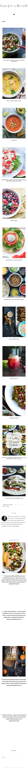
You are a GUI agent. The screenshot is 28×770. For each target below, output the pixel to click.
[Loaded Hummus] (14, 557)
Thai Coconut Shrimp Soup (14, 100)
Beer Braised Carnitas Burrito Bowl (14, 299)
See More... (14, 750)
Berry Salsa (14, 220)
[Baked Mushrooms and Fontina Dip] (14, 591)
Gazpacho (14, 140)
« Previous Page (8, 504)
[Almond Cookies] (14, 730)
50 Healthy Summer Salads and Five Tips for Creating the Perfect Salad (14, 458)
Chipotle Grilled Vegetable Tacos (14, 498)
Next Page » (6, 506)
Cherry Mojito (14, 378)
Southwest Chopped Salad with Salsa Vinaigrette (14, 61)
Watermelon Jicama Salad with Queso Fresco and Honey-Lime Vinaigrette (14, 180)
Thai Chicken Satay (14, 339)
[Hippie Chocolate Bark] (14, 627)
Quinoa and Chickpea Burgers (14, 260)
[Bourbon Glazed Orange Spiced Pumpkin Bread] (14, 661)
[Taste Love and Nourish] (14, 8)
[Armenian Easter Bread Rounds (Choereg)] (14, 695)
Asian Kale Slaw (14, 418)
